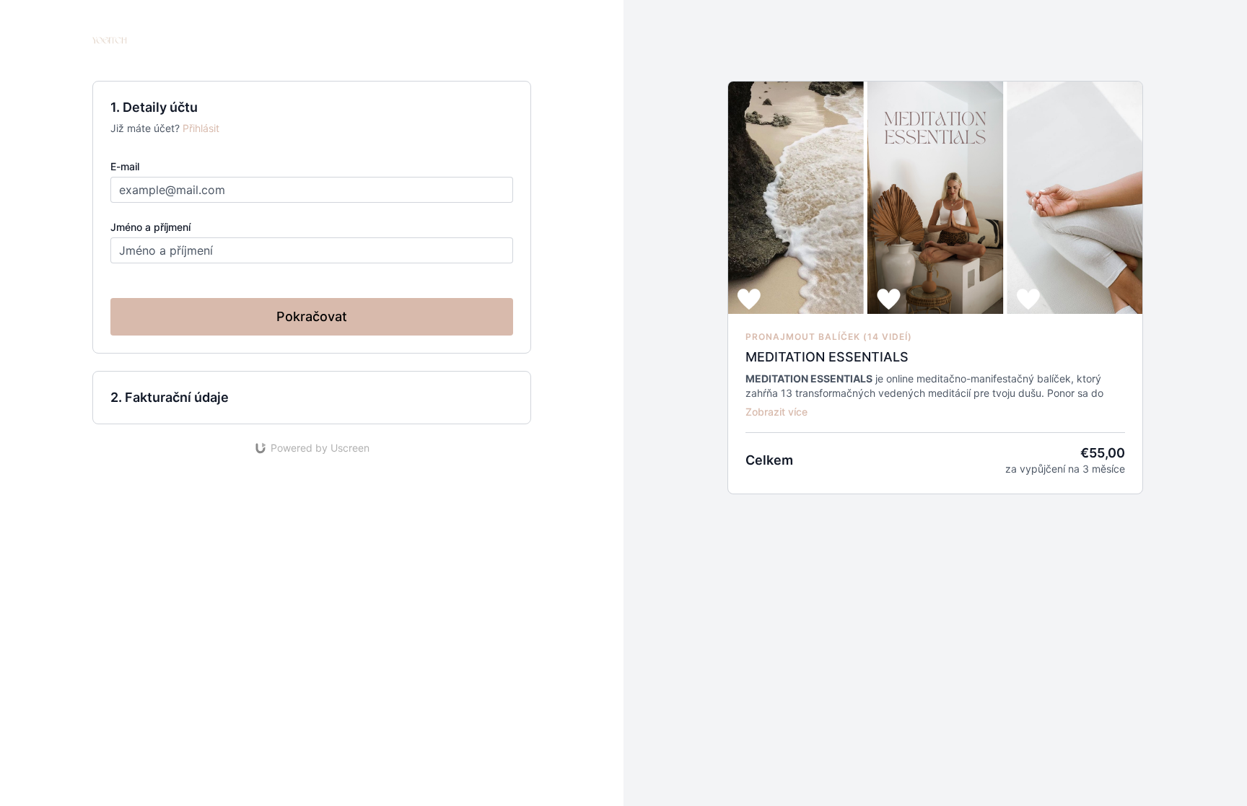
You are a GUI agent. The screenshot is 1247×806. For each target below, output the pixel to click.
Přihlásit (201, 128)
